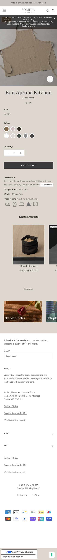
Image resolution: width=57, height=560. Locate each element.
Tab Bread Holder (28, 270)
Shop (6, 433)
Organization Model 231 (15, 413)
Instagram (22, 495)
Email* (7, 351)
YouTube (36, 495)
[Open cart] (53, 10)
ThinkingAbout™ (32, 488)
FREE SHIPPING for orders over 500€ (28, 3)
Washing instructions (27, 199)
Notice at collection (13, 556)
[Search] (47, 10)
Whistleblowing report (14, 420)
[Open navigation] (4, 10)
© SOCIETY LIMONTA (28, 485)
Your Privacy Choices (22, 552)
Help (6, 445)
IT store (27, 21)
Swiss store (25, 24)
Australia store (38, 24)
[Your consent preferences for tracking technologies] (52, 555)
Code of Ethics (11, 406)
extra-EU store (40, 21)
